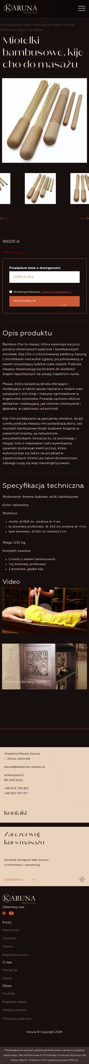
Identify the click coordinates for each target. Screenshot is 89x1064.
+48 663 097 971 (16, 793)
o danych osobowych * (56, 291)
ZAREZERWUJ (14, 879)
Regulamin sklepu (14, 1001)
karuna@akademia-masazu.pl (24, 767)
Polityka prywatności (16, 1018)
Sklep (27, 25)
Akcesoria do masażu (47, 25)
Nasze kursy (10, 930)
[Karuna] (20, 8)
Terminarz (9, 938)
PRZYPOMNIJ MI (24, 301)
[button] (84, 218)
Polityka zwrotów (14, 1010)
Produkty (8, 993)
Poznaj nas (9, 970)
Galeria (7, 946)
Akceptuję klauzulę (42, 291)
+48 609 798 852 (16, 788)
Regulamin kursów (15, 954)
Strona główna (10, 25)
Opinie (7, 978)
